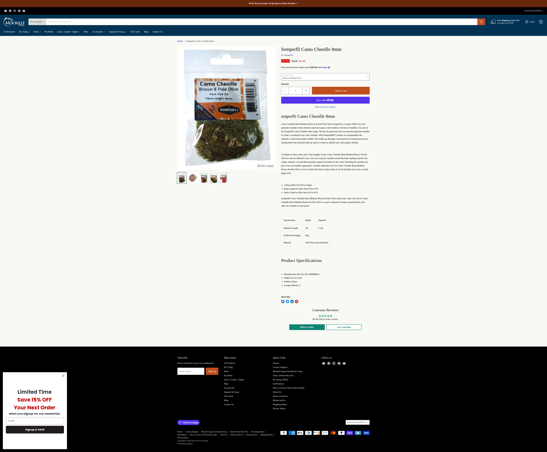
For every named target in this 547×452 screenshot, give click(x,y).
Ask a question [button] (344, 327)
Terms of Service (280, 396)
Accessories (98, 31)
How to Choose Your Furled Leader (288, 388)
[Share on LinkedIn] (292, 301)
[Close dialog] (63, 375)
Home (180, 41)
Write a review (307, 327)
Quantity (285, 84)
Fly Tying (23, 31)
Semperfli (288, 55)
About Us (277, 392)
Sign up (212, 371)
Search (276, 363)
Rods (36, 31)
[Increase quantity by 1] (306, 91)
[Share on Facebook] (283, 301)
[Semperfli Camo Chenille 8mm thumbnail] (181, 178)
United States (532, 11)
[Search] (481, 22)
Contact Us (158, 31)
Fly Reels (49, 31)
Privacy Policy (279, 408)
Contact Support (280, 367)
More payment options (325, 107)
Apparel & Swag (117, 31)
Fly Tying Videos (280, 379)
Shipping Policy (280, 404)
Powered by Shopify (185, 444)
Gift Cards (135, 31)
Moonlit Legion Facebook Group (287, 371)
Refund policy (279, 400)
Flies (86, 31)
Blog (146, 31)
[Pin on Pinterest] (296, 301)
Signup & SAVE (35, 429)
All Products (9, 31)
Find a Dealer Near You (283, 375)
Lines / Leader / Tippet (67, 31)
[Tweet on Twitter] (287, 301)
